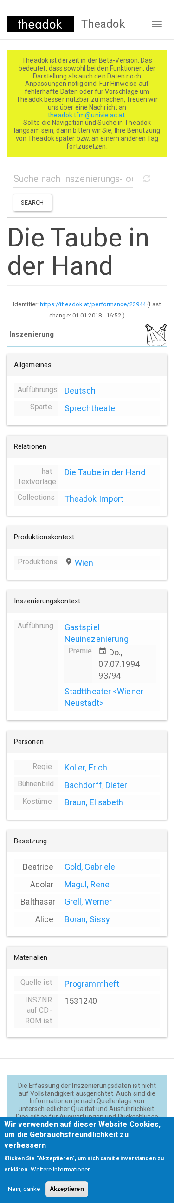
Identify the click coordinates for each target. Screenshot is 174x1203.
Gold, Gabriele (89, 867)
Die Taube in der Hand (104, 472)
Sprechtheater (91, 408)
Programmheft (91, 984)
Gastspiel (82, 627)
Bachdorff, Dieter (96, 785)
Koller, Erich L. (90, 767)
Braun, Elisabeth (94, 802)
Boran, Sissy (87, 919)
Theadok (103, 24)
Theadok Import (93, 499)
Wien (84, 563)
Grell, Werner (88, 901)
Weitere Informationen (61, 1169)
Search (32, 202)
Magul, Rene (87, 884)
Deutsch (80, 390)
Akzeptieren (67, 1188)
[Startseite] (40, 24)
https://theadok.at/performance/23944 (93, 304)
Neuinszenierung (96, 639)
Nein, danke (24, 1188)
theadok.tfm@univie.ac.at (87, 115)
